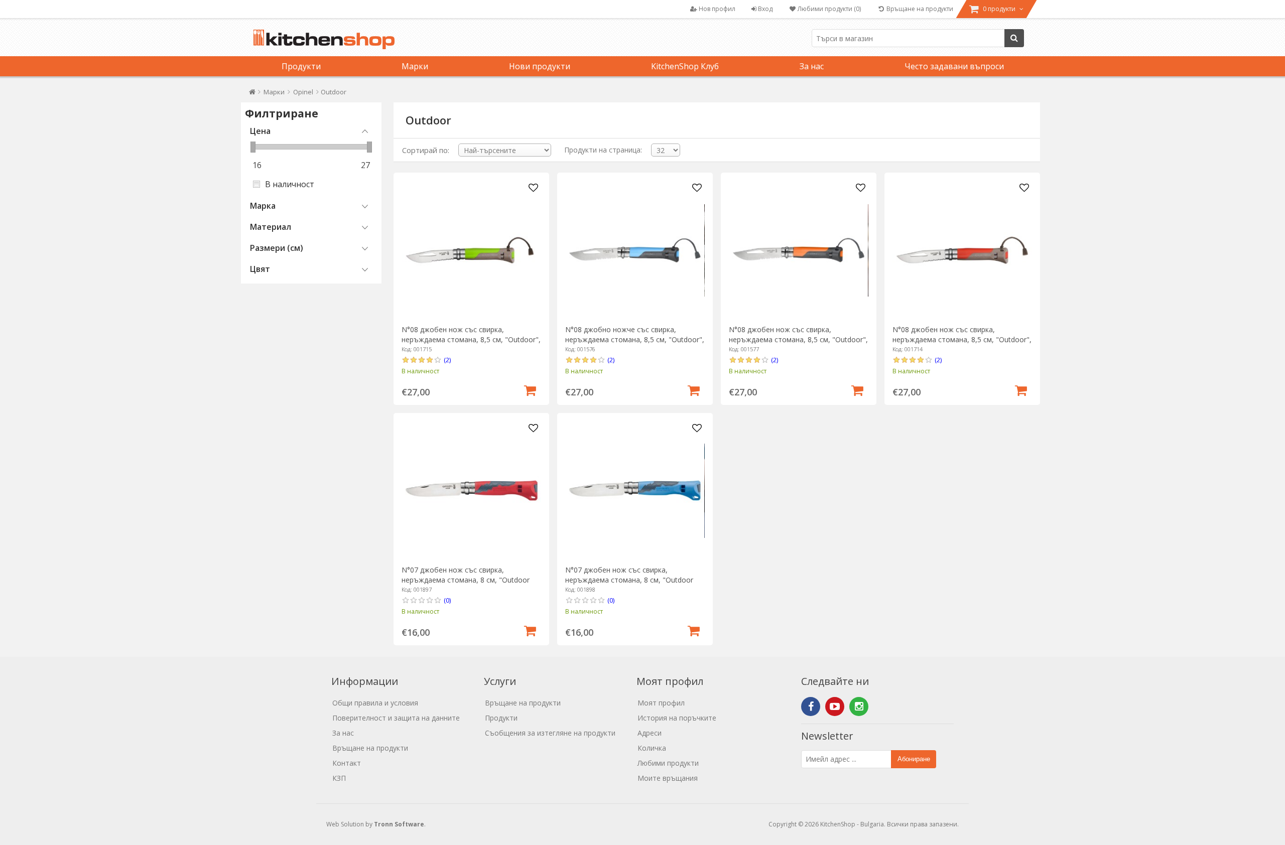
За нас (812, 66)
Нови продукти (539, 66)
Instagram (858, 706)
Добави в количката (530, 389)
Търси (1014, 38)
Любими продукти (668, 763)
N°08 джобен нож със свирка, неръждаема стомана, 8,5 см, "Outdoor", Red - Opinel (962, 339)
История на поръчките (676, 718)
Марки (415, 66)
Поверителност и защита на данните (396, 718)
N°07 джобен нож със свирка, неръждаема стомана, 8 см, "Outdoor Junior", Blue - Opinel (629, 580)
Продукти (301, 66)
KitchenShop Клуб (685, 66)
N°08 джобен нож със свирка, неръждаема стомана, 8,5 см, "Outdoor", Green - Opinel (471, 339)
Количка (651, 748)
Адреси (649, 733)
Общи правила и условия (375, 703)
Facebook (810, 706)
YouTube (834, 706)
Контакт (346, 763)
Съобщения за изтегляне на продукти (550, 733)
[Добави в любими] (533, 188)
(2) (447, 359)
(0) (447, 600)
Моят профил (661, 703)
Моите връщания (667, 778)
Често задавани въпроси (954, 66)
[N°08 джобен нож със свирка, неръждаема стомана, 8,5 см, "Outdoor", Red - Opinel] (962, 250)
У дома (252, 94)
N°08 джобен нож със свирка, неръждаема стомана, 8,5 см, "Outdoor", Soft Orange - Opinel (798, 339)
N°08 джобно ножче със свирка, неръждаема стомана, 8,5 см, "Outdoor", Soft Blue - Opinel (634, 339)
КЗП (339, 778)
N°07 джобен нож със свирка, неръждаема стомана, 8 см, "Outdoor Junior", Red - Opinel (466, 580)
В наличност (289, 184)
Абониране (913, 759)
